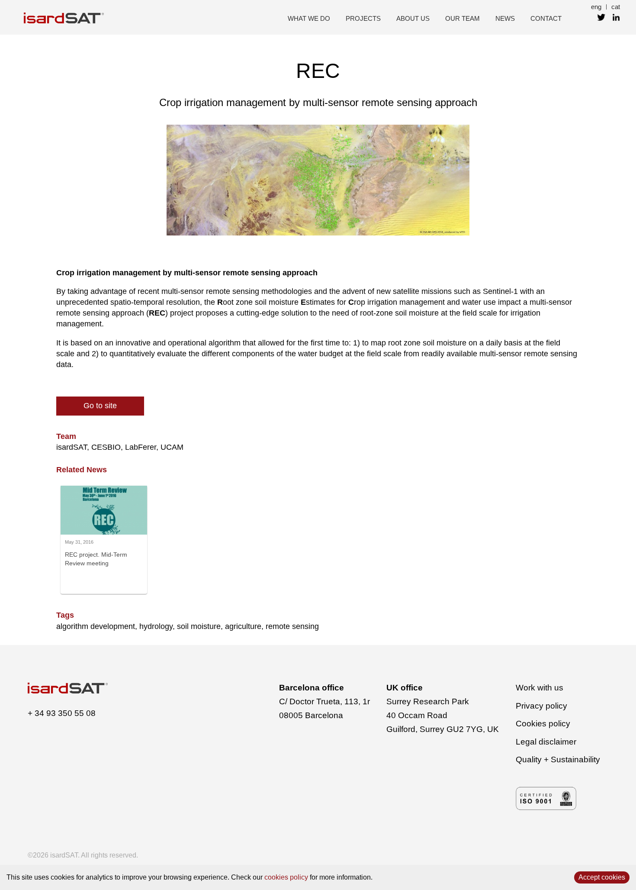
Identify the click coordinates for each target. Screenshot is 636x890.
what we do (309, 18)
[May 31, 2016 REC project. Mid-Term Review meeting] (103, 532)
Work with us (539, 687)
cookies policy (286, 877)
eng (596, 6)
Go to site (100, 405)
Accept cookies (601, 877)
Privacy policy (541, 705)
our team (462, 18)
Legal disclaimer (546, 741)
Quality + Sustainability (558, 759)
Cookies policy (543, 723)
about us (413, 18)
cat (615, 6)
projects (363, 18)
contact (546, 18)
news (505, 18)
